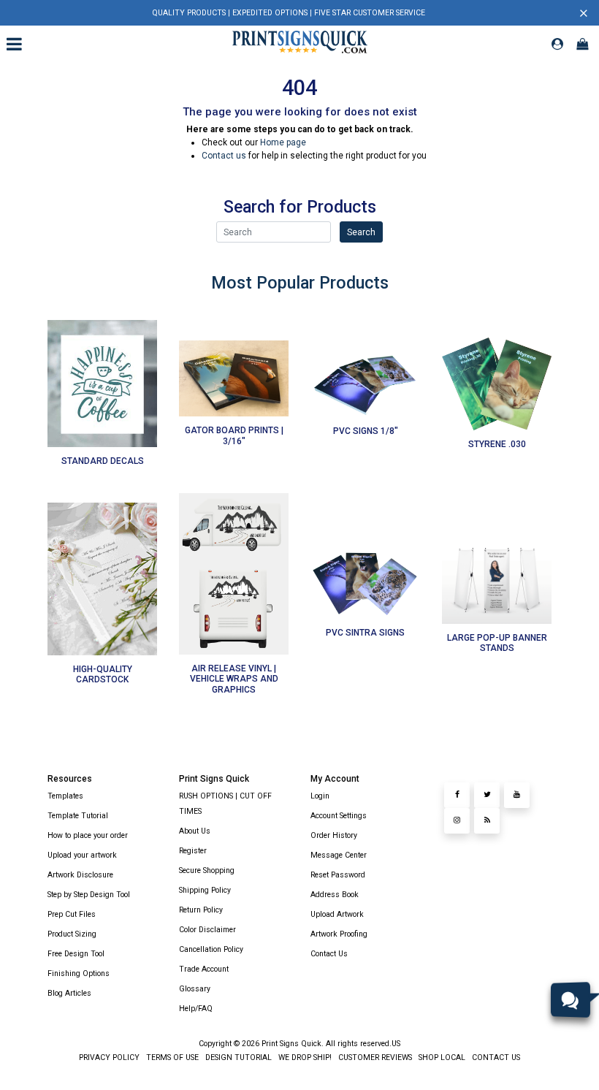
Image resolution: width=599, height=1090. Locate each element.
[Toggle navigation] (16, 44)
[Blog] (487, 821)
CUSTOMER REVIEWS (374, 1057)
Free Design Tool (75, 953)
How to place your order (87, 835)
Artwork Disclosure (80, 875)
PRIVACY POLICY (109, 1057)
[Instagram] (457, 821)
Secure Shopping (206, 870)
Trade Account (204, 969)
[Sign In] (557, 44)
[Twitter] (487, 795)
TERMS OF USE (171, 1057)
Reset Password (337, 875)
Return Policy (201, 910)
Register (193, 850)
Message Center (338, 855)
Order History (333, 835)
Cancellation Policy (211, 949)
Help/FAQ (196, 1008)
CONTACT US (495, 1057)
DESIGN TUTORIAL (237, 1057)
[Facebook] (457, 795)
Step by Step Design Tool (88, 894)
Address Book (334, 894)
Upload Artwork (337, 914)
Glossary (194, 989)
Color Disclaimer (207, 929)
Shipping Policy (205, 890)
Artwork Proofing (338, 934)
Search (361, 232)
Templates (65, 796)
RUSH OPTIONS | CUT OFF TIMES (225, 803)
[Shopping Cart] (582, 44)
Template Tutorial (77, 815)
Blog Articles (69, 993)
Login (319, 796)
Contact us (224, 155)
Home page (283, 142)
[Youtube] (517, 795)
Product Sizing (71, 934)
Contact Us (329, 953)
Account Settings (338, 815)
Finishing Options (78, 973)
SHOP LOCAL (440, 1057)
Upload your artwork (82, 855)
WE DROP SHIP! (304, 1057)
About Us (194, 831)
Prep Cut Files (71, 914)
